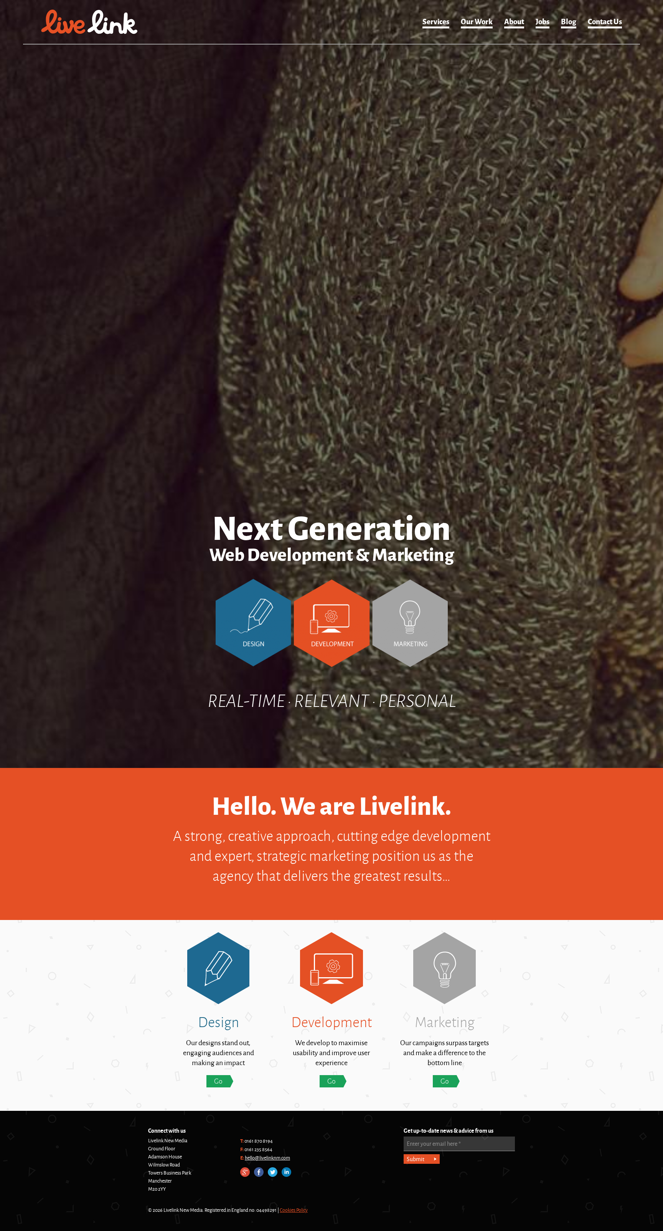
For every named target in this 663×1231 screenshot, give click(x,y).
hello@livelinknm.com (267, 1157)
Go (218, 1081)
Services (435, 20)
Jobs (542, 20)
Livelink (89, 22)
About (514, 20)
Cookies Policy (294, 1209)
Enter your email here (434, 1144)
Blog (568, 20)
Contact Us (605, 20)
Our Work (477, 20)
